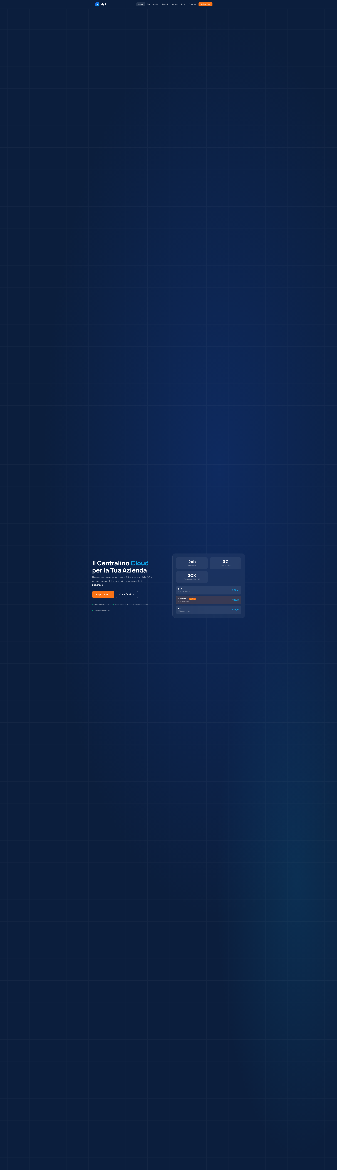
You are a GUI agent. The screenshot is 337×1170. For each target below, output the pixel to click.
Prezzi (165, 4)
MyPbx (103, 4)
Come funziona (126, 594)
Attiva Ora (205, 4)
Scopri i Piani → (103, 594)
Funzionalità (152, 4)
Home (140, 4)
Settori (175, 4)
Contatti (193, 4)
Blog (183, 4)
